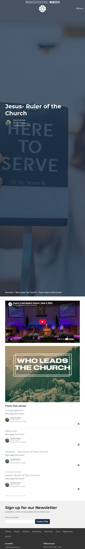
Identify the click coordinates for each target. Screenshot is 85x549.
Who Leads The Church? (25, 292)
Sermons (9, 292)
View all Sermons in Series (15, 496)
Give (58, 531)
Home (8, 531)
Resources (68, 531)
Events (26, 531)
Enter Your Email (11, 517)
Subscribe (42, 521)
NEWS (8, 536)
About (17, 531)
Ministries (36, 531)
